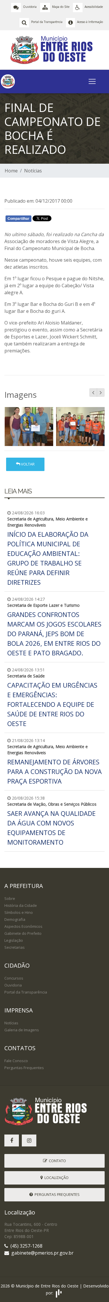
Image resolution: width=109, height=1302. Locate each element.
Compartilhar (18, 219)
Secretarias (14, 947)
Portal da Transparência (25, 992)
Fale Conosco (16, 1060)
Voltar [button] (27, 464)
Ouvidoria (13, 985)
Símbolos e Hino (18, 912)
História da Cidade (20, 905)
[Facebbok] (11, 1140)
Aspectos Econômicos (23, 926)
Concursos (13, 978)
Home (11, 170)
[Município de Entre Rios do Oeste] (54, 49)
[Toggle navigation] (92, 81)
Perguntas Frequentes (24, 1067)
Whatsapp (73, 220)
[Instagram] (29, 1140)
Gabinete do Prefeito (23, 933)
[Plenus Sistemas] (58, 1293)
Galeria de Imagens (21, 1029)
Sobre (9, 898)
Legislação (13, 940)
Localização (56, 1177)
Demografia (14, 919)
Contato (56, 1160)
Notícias (33, 170)
